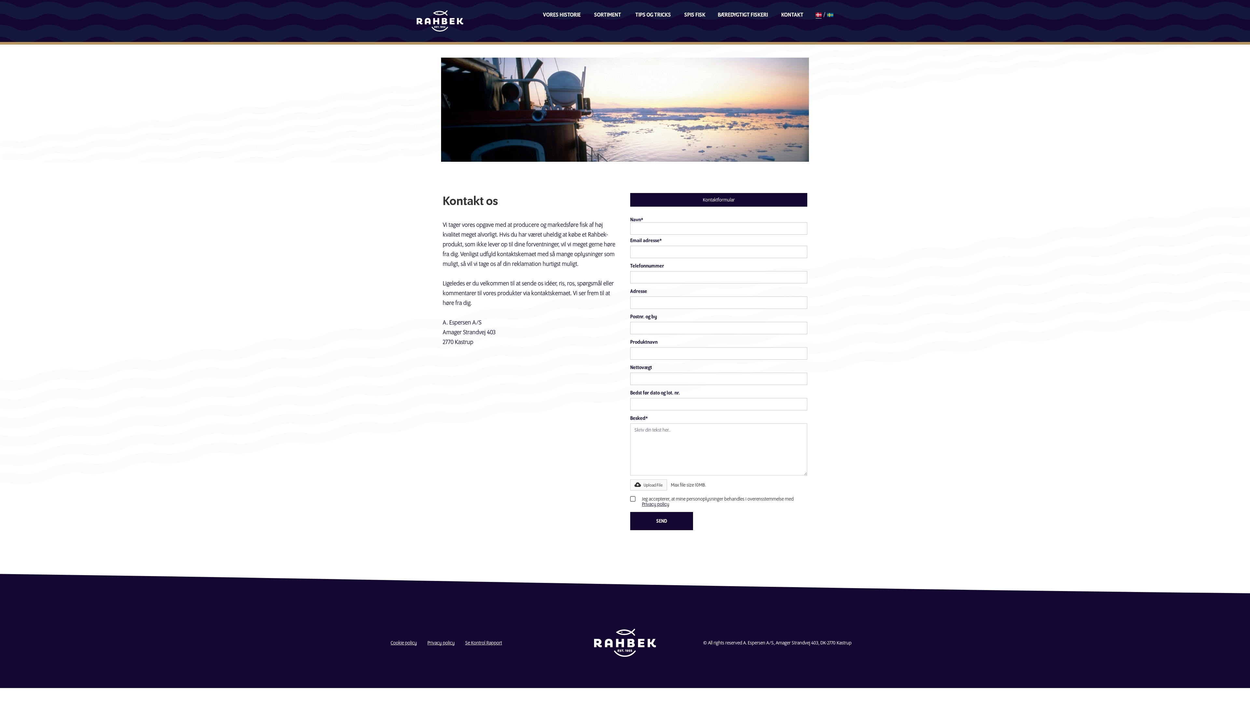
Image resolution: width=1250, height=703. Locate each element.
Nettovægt (641, 367)
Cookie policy (404, 643)
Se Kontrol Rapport (483, 643)
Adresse (638, 291)
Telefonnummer (647, 266)
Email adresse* (646, 240)
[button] (648, 484)
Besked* (639, 418)
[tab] (718, 200)
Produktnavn (644, 342)
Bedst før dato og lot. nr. (655, 392)
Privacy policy (655, 504)
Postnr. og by (643, 316)
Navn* (636, 219)
